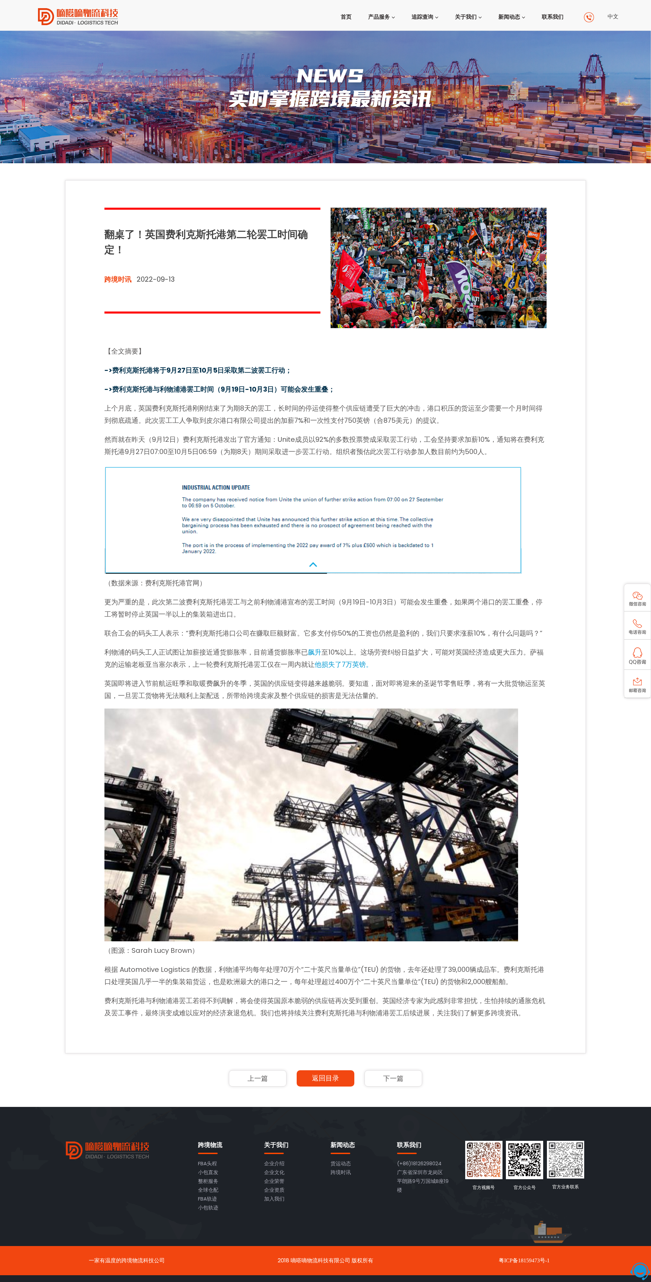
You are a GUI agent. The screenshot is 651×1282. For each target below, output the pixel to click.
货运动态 (341, 1163)
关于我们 (466, 17)
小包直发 (208, 1172)
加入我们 (274, 1198)
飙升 (314, 652)
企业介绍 (274, 1163)
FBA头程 (207, 1163)
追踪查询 (422, 17)
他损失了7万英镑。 (344, 664)
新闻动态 (509, 17)
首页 (346, 17)
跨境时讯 (118, 279)
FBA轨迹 (207, 1198)
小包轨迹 (208, 1207)
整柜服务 (208, 1181)
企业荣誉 (274, 1181)
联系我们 (553, 17)
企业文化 (274, 1172)
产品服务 (379, 17)
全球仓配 (208, 1189)
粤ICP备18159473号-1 (524, 1260)
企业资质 (274, 1189)
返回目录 (325, 1078)
